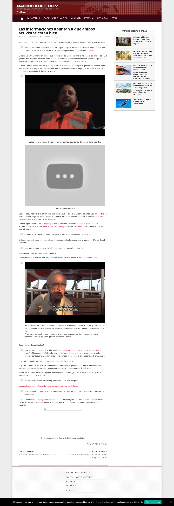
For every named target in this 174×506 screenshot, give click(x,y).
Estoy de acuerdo (153, 502)
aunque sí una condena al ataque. (72, 61)
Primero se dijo (39, 375)
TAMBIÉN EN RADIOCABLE (134, 31)
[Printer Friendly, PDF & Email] (95, 444)
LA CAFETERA (33, 18)
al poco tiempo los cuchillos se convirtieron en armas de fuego (51, 386)
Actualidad (24, 37)
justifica (67, 365)
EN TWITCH (70, 481)
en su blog (59, 226)
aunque (22, 386)
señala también (39, 66)
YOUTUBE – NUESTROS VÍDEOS (78, 473)
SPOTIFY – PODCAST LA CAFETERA (79, 477)
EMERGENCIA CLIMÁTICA (55, 18)
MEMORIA (89, 18)
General (35, 37)
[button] (165, 3)
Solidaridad (46, 37)
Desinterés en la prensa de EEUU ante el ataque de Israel (87, 456)
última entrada (80, 226)
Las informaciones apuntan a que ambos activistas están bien (57, 31)
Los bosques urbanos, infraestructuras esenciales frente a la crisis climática (142, 54)
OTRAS (115, 18)
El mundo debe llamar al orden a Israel (37, 454)
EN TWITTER (71, 486)
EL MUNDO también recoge (37, 56)
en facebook (48, 226)
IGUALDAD (76, 18)
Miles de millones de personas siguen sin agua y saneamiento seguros (142, 40)
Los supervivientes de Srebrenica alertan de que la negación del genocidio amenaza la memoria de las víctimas (142, 88)
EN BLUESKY (70, 490)
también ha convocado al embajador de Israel (55, 361)
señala (91, 50)
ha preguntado (43, 399)
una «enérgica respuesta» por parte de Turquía (78, 350)
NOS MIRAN (102, 18)
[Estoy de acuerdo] (171, 502)
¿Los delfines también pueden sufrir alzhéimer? (142, 101)
